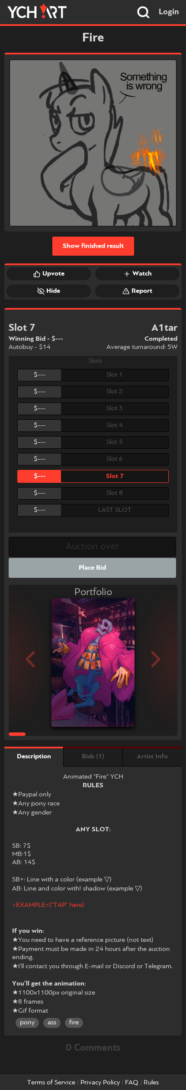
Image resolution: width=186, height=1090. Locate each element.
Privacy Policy (100, 1082)
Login (169, 12)
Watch (142, 273)
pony (27, 1022)
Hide (53, 291)
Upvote (53, 273)
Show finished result (93, 246)
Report (141, 291)
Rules (151, 1082)
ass (52, 1022)
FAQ (131, 1082)
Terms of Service (51, 1082)
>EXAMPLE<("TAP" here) (48, 905)
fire (74, 1022)
